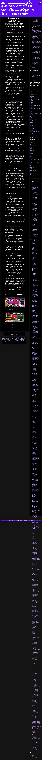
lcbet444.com (34, 363)
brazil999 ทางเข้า (35, 295)
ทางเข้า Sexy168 (35, 611)
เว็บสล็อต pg (34, 733)
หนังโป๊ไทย (32, 120)
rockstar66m (34, 468)
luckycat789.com (35, 373)
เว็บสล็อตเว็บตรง (35, 734)
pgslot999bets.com (35, 442)
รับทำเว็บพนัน (34, 643)
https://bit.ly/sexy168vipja (11, 309)
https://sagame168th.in (35, 147)
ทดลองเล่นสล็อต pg (35, 602)
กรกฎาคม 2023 (35, 228)
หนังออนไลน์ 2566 (35, 704)
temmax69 (34, 520)
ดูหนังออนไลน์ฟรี (35, 597)
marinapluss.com (35, 380)
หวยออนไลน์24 (35, 706)
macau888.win (34, 379)
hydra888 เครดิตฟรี (35, 341)
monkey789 (34, 390)
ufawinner (34, 548)
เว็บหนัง (33, 736)
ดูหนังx (33, 589)
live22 (31, 164)
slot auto (33, 492)
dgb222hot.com (35, 309)
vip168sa (33, 562)
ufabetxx (33, 537)
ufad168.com (34, 539)
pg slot (31, 156)
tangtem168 (34, 517)
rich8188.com (34, 465)
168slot (33, 246)
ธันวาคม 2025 (34, 193)
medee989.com (35, 385)
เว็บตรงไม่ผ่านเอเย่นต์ (36, 722)
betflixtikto (34, 286)
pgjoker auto (34, 432)
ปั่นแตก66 (34, 628)
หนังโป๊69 (33, 705)
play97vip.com (34, 447)
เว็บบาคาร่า (22, 90)
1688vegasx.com (35, 244)
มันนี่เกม (33, 638)
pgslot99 (33, 441)
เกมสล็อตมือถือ (34, 711)
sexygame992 (34, 485)
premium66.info (35, 449)
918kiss (31, 142)
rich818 (33, 464)
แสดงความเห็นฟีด (35, 757)
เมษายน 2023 (34, 231)
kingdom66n (34, 355)
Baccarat (33, 276)
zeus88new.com (35, 580)
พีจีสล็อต (33, 632)
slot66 (31, 102)
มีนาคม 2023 (34, 233)
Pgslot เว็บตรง (34, 437)
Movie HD (34, 394)
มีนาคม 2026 (34, 189)
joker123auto (34, 349)
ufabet (33, 536)
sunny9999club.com (35, 513)
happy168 (33, 333)
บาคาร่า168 (16, 334)
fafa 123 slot (34, 317)
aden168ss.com (35, 265)
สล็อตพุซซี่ (34, 679)
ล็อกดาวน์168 (34, 646)
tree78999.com (35, 530)
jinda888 (33, 347)
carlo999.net (34, 300)
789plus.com (34, 257)
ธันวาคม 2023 (34, 223)
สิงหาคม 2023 (34, 226)
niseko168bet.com (35, 405)
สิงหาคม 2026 (34, 183)
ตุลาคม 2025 (34, 195)
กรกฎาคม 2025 (35, 199)
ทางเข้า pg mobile (35, 607)
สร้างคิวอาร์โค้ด (35, 653)
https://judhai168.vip (35, 105)
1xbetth (31, 122)
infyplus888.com (35, 343)
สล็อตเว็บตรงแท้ (35, 690)
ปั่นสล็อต (33, 627)
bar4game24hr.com (35, 280)
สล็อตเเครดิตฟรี (35, 694)
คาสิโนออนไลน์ (35, 584)
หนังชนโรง (32, 165)
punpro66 (34, 453)
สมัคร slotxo (34, 648)
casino (33, 302)
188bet (33, 248)
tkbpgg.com (34, 525)
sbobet (33, 478)
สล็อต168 (33, 660)
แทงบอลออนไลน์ (35, 742)
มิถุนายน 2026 (34, 186)
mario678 (33, 381)
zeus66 (33, 579)
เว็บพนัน (33, 730)
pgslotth (32, 128)
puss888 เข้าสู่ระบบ (35, 457)
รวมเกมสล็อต (34, 642)
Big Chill (23, 520)
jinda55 (33, 346)
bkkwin (33, 293)
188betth (32, 130)
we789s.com (34, 567)
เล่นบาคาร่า (8, 133)
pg (32, 415)
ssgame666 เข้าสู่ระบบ (36, 510)
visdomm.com (34, 564)
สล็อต (33, 654)
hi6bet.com (34, 336)
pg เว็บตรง (34, 422)
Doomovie (34, 310)
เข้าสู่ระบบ (34, 755)
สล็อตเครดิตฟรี (34, 681)
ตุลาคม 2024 (34, 210)
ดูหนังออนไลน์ (33, 144)
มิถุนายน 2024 (34, 215)
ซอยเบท (33, 586)
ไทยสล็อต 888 (34, 749)
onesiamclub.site (35, 410)
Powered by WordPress (13, 520)
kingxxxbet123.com (35, 357)
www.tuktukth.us (35, 572)
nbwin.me (34, 401)
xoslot (33, 573)
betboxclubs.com (35, 285)
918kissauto (34, 263)
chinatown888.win (35, 305)
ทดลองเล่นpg (34, 600)
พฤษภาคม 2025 (35, 202)
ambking (33, 272)
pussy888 (32, 151)
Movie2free (34, 395)
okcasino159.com (35, 407)
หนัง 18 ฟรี (34, 700)
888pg (33, 259)
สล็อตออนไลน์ (33, 145)
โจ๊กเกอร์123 (34, 746)
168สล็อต (33, 247)
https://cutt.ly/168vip (10, 324)
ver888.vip (34, 560)
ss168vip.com (34, 506)
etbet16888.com (35, 315)
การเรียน (33, 581)
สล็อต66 (33, 665)
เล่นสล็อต (33, 718)
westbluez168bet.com (36, 569)
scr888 (33, 481)
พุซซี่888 (33, 633)
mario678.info (34, 383)
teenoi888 (34, 518)
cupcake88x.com (35, 306)
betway (33, 290)
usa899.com (34, 554)
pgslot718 (33, 438)
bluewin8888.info (35, 294)
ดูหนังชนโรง (33, 170)
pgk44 (33, 434)
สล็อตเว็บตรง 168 (35, 685)
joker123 (32, 96)
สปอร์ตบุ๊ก (34, 647)
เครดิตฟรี (33, 713)
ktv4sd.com (34, 360)
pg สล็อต (33, 421)
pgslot (31, 111)
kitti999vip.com (35, 359)
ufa (32, 531)
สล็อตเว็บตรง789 (35, 688)
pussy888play (34, 460)
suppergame (34, 515)
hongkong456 (34, 337)
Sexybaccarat (34, 483)
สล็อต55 (33, 664)
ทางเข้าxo (34, 620)
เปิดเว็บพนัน (34, 716)
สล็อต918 (33, 672)
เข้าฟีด (33, 756)
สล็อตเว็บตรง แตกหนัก (36, 686)
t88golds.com (34, 516)
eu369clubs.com (35, 316)
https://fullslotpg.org (35, 162)
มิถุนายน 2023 (34, 229)
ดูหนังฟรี (32, 150)
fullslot (33, 325)
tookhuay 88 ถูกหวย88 (36, 526)
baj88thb (33, 278)
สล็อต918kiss (34, 673)
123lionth (33, 242)
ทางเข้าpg (34, 617)
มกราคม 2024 (34, 221)
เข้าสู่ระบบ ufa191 (35, 712)
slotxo (31, 117)
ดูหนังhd (32, 168)
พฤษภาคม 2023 (35, 230)
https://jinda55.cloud (35, 99)
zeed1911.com (34, 578)
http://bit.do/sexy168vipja (12, 327)
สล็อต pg (33, 655)
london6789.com (35, 370)
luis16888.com (34, 374)
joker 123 (32, 148)
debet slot (34, 307)
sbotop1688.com (35, 479)
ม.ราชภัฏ (33, 636)
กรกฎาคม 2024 (35, 214)
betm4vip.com (34, 289)
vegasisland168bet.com (36, 558)
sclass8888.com (35, 480)
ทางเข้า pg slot (34, 609)
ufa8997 (33, 534)
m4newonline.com (35, 376)
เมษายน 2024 (34, 218)
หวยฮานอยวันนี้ (35, 707)
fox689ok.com (34, 322)
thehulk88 (34, 521)
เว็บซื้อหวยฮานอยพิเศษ (36, 721)
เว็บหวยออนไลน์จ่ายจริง (36, 738)
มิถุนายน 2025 (34, 200)
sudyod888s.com (35, 512)
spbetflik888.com (35, 501)
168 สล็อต (33, 243)
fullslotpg (34, 326)
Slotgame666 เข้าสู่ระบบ (36, 497)
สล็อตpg (33, 675)
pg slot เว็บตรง (34, 418)
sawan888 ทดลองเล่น (36, 475)
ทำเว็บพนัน (34, 623)
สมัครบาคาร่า (34, 651)
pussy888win (34, 462)
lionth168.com (34, 364)
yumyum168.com (35, 576)
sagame (33, 470)
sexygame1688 (34, 484)
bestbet (33, 284)
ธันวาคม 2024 (34, 208)
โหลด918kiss (34, 748)
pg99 (33, 426)
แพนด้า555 (34, 744)
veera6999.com (35, 557)
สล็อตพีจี (33, 678)
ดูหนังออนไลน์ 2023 (35, 595)
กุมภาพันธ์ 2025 (35, 205)
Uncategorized (34, 553)
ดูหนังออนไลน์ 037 (35, 594)
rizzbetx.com (34, 467)
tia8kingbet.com (35, 523)
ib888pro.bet (34, 342)
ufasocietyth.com (35, 547)
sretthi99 (33, 505)
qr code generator (35, 463)
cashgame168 (34, 301)
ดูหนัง (33, 588)
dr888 (33, 311)
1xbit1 (33, 252)
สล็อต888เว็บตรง (35, 670)
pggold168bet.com (35, 430)
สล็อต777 (33, 668)
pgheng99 (34, 431)
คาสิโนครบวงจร (35, 583)
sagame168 (34, 472)
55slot (33, 254)
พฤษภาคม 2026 (35, 187)
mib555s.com (34, 388)
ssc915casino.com (35, 509)
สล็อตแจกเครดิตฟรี (35, 695)
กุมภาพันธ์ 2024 (35, 220)
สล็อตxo (33, 676)
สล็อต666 (33, 667)
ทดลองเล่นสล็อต (35, 601)
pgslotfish (34, 443)
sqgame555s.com (35, 504)
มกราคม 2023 (34, 235)
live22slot (34, 368)
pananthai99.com (35, 413)
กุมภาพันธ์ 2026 (35, 191)
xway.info (34, 575)
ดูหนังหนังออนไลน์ (35, 591)
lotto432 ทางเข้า (35, 372)
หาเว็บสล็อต (34, 709)
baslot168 (33, 281)
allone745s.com (35, 268)
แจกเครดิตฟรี (34, 741)
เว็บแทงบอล (34, 739)
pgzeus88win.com (35, 446)
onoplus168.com (35, 411)
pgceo (33, 427)
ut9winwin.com (35, 555)
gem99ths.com (35, 331)
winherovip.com (35, 570)
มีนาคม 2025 (34, 204)
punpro (33, 452)
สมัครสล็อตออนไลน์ (35, 652)
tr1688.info (34, 528)
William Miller (20, 32)
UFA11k (33, 532)
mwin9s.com (34, 400)
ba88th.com (34, 273)
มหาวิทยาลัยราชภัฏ (35, 637)
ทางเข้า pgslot (34, 610)
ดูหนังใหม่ (34, 599)
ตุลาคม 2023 (34, 224)
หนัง (33, 699)
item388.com (34, 344)
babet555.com (34, 275)
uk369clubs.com (35, 551)
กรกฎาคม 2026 (35, 184)
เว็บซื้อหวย (34, 720)
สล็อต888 (33, 669)
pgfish (33, 428)
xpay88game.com (35, 574)
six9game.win (34, 490)
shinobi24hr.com (35, 486)
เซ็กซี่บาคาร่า (34, 715)
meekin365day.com (35, 386)
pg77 (33, 425)
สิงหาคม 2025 (34, 198)
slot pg (33, 494)
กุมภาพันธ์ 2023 (35, 234)
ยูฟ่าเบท (33, 641)
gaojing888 (34, 330)
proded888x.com (35, 451)
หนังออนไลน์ (34, 702)
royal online (34, 469)
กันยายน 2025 (34, 197)
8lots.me (33, 260)
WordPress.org (34, 759)
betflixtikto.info (35, 288)
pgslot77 (33, 439)
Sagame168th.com (35, 474)
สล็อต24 (33, 662)
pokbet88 (34, 448)
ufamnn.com (34, 543)
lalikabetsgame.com (35, 362)
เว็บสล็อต (33, 731)
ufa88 (33, 533)
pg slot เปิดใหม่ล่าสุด (36, 417)
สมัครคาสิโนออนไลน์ (36, 649)
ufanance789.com (35, 544)
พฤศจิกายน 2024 (35, 209)
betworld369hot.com (36, 291)
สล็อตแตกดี (34, 696)
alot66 (33, 269)
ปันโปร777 (34, 631)
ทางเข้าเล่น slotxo (35, 622)
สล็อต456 (33, 663)
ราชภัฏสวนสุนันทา (35, 644)
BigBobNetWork (29, 520)
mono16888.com (35, 391)
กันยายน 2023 (34, 225)
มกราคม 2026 (34, 192)
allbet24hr (34, 267)
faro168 (33, 318)
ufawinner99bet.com (36, 549)
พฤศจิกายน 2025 (35, 194)
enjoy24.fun (34, 312)
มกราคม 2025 (34, 207)
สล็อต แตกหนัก (34, 659)
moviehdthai (34, 397)
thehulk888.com (35, 522)
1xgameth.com (34, 253)
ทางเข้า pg (34, 606)
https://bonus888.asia (35, 107)
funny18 (31, 124)
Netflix (33, 404)
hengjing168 (34, 334)
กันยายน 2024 (34, 212)
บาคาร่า (16, 333)
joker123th (34, 351)
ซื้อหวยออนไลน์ (33, 175)
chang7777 (34, 304)
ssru (33, 511)
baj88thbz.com (34, 279)
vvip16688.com (34, 565)
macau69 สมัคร (35, 378)
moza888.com (34, 399)
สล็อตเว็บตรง (33, 119)
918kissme (34, 264)
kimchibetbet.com (35, 354)
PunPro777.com (35, 455)
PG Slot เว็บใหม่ (35, 420)
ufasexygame (34, 546)
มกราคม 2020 (34, 236)
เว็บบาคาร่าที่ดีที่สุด (35, 728)
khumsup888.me (35, 353)
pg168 (33, 423)
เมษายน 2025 (34, 203)
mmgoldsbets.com (35, 389)
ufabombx (34, 538)
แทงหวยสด (34, 743)
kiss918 (31, 127)
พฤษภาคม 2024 (35, 216)
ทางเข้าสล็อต (34, 621)
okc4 (33, 406)
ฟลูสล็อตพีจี (34, 634)
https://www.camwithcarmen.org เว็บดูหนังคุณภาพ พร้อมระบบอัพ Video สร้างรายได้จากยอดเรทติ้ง (17, 8)
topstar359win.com (35, 527)
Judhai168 (33, 352)
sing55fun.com (35, 488)
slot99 (31, 100)
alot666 (33, 270)
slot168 (31, 97)
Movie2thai (34, 396)
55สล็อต (33, 255)
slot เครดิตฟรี (34, 495)
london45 (34, 369)
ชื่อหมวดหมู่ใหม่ (35, 585)
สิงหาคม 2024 (34, 213)
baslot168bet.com (35, 283)
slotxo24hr (34, 500)
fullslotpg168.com (35, 327)
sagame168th (34, 473)
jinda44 (31, 104)
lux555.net (34, 375)
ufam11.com (34, 542)
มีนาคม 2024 (34, 219)
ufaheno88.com (35, 541)
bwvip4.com (34, 297)
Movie (33, 393)
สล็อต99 (33, 674)
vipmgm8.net (34, 563)
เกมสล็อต (33, 710)
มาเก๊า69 (33, 639)
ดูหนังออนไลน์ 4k (35, 596)
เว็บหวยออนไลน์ (35, 737)
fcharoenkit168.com (35, 320)
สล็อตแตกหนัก (34, 697)
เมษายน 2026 (34, 188)
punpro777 (34, 454)
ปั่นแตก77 (34, 630)
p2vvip (33, 412)
